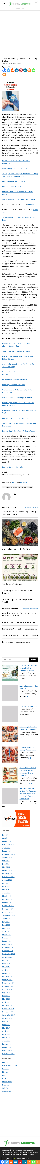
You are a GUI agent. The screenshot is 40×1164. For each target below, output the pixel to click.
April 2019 (6, 1031)
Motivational (7, 1081)
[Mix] (29, 70)
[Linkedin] (17, 70)
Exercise (5, 1069)
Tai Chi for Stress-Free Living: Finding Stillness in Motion (19, 513)
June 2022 (6, 925)
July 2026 (5, 835)
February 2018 (7, 1044)
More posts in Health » (31, 507)
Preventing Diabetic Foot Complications (19, 628)
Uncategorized (7, 1091)
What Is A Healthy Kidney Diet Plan (16, 351)
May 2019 (6, 1028)
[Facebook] (4, 70)
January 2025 (7, 851)
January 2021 (7, 979)
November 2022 (8, 909)
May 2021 (6, 967)
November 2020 (8, 986)
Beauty (5, 1062)
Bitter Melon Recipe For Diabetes (15, 379)
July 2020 (5, 992)
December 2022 (8, 905)
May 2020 (6, 999)
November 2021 (8, 947)
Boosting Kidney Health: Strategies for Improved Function (19, 614)
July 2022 (5, 922)
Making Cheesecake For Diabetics (15, 181)
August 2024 (7, 857)
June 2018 (6, 1034)
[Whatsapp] (33, 70)
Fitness (5, 1072)
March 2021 (6, 973)
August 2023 (7, 880)
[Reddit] (13, 70)
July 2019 (5, 1021)
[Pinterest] (21, 70)
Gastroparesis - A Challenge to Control (17, 397)
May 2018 (6, 1037)
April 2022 (6, 931)
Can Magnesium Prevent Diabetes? (15, 418)
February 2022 (7, 938)
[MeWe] (25, 70)
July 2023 (5, 883)
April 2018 (6, 1041)
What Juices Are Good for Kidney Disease (20, 635)
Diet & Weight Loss (9, 1065)
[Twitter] (8, 70)
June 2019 (6, 1025)
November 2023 (8, 877)
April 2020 (6, 1002)
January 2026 (7, 841)
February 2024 (7, 873)
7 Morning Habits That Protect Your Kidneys (17, 591)
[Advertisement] (20, 32)
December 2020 (8, 983)
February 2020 (7, 1005)
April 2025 (6, 848)
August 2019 (7, 1018)
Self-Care (5, 1088)
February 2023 (7, 899)
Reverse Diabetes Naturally (12, 467)
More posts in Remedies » (30, 608)
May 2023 (6, 889)
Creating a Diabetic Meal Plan (13, 384)
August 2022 (7, 918)
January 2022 (7, 941)
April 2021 (6, 970)
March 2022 (6, 934)
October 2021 (7, 951)
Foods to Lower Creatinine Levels (16, 642)
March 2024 (6, 870)
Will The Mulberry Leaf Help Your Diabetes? (19, 199)
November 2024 (8, 854)
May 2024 (6, 867)
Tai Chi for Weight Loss (12, 584)
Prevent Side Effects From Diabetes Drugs (18, 431)
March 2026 (6, 838)
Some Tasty (31, 204)
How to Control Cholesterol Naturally (18, 622)
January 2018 (7, 1047)
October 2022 (7, 912)
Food (4, 1075)
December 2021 (8, 944)
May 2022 (6, 928)
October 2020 (7, 989)
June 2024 (6, 864)
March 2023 (6, 896)
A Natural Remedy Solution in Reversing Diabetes (18, 487)
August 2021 (7, 957)
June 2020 (6, 996)
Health (4, 1078)
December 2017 (8, 1050)
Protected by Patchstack (23, 1158)
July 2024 (5, 860)
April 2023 (6, 893)
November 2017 (8, 1053)
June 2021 (6, 963)
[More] (4, 74)
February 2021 (7, 976)
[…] (28, 678)
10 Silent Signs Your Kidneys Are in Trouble (17, 600)
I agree (7, 1159)
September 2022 (8, 915)
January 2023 (7, 902)
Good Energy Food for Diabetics (14, 168)
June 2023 (6, 886)
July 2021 (5, 960)
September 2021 (8, 954)
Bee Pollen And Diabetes (11, 186)
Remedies (5, 1085)
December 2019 (8, 1008)
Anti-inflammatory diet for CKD (16, 549)
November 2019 (8, 1012)
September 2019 (8, 1015)
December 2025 (8, 844)
